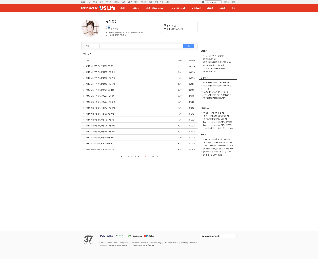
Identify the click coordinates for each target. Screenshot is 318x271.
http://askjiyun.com (175, 28)
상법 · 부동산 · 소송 (154, 8)
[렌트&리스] (218, 108)
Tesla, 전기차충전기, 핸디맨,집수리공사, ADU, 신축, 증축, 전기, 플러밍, (216, 140)
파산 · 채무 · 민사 (177, 8)
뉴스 (89, 2)
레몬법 (210, 8)
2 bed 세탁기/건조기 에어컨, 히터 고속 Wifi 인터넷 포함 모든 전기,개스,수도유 (217, 129)
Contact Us (193, 242)
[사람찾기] (218, 52)
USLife (123, 2)
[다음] (157, 156)
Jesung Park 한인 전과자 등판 (213, 65)
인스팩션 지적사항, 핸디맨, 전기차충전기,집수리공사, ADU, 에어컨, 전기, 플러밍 (217, 149)
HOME (83, 2)
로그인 (233, 2)
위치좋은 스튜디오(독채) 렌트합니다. (215, 112)
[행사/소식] (218, 78)
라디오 (95, 2)
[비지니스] (218, 135)
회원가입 (226, 2)
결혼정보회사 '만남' (209, 59)
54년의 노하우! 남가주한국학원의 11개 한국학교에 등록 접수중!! (217, 96)
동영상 (101, 2)
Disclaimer (144, 242)
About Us (101, 242)
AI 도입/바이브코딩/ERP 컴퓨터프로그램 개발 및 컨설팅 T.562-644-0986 (217, 146)
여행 (156, 2)
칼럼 (233, 8)
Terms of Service (112, 242)
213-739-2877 (172, 25)
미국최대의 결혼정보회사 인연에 (213, 68)
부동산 (130, 2)
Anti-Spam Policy (155, 242)
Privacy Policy (124, 242)
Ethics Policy (135, 242)
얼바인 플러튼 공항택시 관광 (212, 154)
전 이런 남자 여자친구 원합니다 (213, 56)
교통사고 (135, 8)
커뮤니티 (108, 2)
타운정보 (116, 2)
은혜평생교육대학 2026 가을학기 (213, 98)
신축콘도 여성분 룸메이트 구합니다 (214, 119)
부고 (161, 2)
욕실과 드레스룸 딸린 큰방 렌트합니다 (215, 116)
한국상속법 (196, 8)
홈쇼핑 (150, 2)
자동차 (136, 2)
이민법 (122, 8)
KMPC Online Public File (171, 242)
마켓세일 (143, 2)
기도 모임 (205, 88)
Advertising (184, 242)
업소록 (167, 2)
